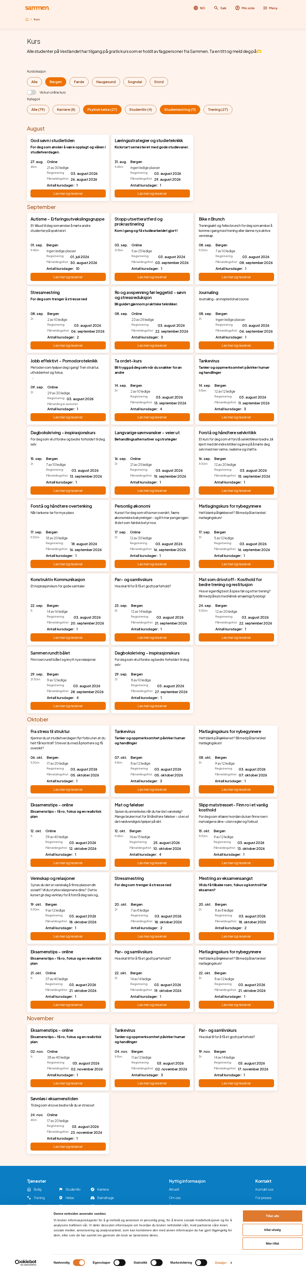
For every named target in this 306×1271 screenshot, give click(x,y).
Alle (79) (38, 109)
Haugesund (106, 82)
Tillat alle (272, 1216)
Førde (79, 82)
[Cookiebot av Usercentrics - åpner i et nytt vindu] (25, 1263)
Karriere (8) (66, 109)
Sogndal (135, 82)
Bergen (56, 82)
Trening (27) (218, 109)
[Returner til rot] (27, 19)
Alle (34, 82)
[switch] (120, 1262)
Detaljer (221, 1262)
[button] (220, 8)
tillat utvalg (272, 1230)
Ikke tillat (272, 1243)
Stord (159, 82)
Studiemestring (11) (180, 109)
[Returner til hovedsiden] (37, 8)
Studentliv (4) (140, 109)
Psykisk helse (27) (102, 109)
